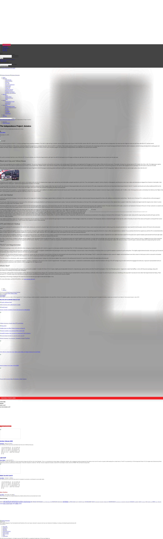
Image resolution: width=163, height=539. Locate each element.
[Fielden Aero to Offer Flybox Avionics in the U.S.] (3, 325)
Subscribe (5, 46)
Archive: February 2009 (6, 441)
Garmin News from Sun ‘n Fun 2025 (9, 365)
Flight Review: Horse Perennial (13, 292)
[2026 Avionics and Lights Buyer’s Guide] (6, 302)
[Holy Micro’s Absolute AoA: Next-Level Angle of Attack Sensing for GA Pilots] (7, 349)
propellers (136, 501)
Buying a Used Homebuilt (10, 107)
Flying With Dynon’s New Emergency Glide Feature (13, 379)
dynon (44, 501)
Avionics (7, 110)
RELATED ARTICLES (4, 299)
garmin (80, 501)
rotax (151, 501)
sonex (1, 503)
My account (5, 47)
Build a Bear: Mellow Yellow (11, 293)
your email (14, 64)
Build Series (7, 104)
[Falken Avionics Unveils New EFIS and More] (7, 320)
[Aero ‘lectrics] (10, 489)
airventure (7, 501)
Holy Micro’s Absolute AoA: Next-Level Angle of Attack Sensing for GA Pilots (20, 352)
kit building (102, 501)
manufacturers (118, 501)
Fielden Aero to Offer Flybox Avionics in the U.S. (12, 328)
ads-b (1, 501)
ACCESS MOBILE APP (5, 407)
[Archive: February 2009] (10, 438)
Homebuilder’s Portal (9, 101)
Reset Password (8, 90)
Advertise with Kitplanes (10, 93)
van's (13, 503)
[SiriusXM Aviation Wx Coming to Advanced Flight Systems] (12, 330)
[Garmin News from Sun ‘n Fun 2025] (7, 363)
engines (65, 501)
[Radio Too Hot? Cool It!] (10, 473)
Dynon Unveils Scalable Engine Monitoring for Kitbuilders (15, 309)
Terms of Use (6, 533)
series (157, 501)
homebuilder (88, 501)
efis (51, 501)
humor (93, 501)
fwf (78, 501)
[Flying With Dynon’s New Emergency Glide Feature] (7, 376)
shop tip (159, 501)
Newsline (5, 94)
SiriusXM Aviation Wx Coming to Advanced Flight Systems (15, 333)
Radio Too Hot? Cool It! (6, 475)
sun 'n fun (6, 503)
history (83, 501)
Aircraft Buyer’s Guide (10, 106)
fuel (76, 501)
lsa (107, 501)
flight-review (73, 501)
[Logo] (5, 75)
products (132, 501)
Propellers (7, 111)
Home (4, 77)
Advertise (5, 49)
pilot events (127, 501)
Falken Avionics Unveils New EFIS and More (11, 323)
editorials (48, 501)
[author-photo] (3, 294)
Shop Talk (7, 83)
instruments (97, 501)
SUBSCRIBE (7, 87)
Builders (4, 100)
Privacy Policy (3, 60)
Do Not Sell (5, 536)
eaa (46, 501)
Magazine (5, 78)
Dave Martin (2, 132)
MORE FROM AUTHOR (14, 299)
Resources (5, 105)
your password (15, 56)
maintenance (112, 501)
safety (153, 501)
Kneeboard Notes (9, 98)
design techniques (38, 501)
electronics (60, 501)
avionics (4, 290)
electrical (54, 501)
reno (147, 501)
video (16, 503)
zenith (20, 503)
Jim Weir (2, 478)
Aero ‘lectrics (3, 492)
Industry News (8, 96)
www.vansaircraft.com (29, 279)
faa (69, 501)
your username (15, 55)
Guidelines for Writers (10, 92)
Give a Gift (5, 51)
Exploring (7, 82)
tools (10, 503)
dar (32, 501)
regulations (143, 501)
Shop (4, 114)
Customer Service (9, 89)
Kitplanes (2, 443)
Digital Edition (8, 85)
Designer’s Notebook (9, 84)
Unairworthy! (8, 113)
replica (149, 501)
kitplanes (105, 501)
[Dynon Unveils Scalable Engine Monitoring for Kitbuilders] (3, 307)
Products (7, 112)
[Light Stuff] (10, 455)
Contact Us (7, 88)
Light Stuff (3, 457)
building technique (24, 501)
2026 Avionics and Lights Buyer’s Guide (10, 304)
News (6, 95)
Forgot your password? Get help (7, 59)
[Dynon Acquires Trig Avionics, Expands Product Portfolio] (12, 335)
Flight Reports (8, 79)
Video (6, 99)
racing (140, 501)
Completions (8, 102)
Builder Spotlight (8, 81)
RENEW (2, 403)
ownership (123, 501)
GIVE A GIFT (3, 405)
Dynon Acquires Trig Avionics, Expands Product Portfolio (15, 338)
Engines (7, 108)
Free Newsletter (6, 48)
